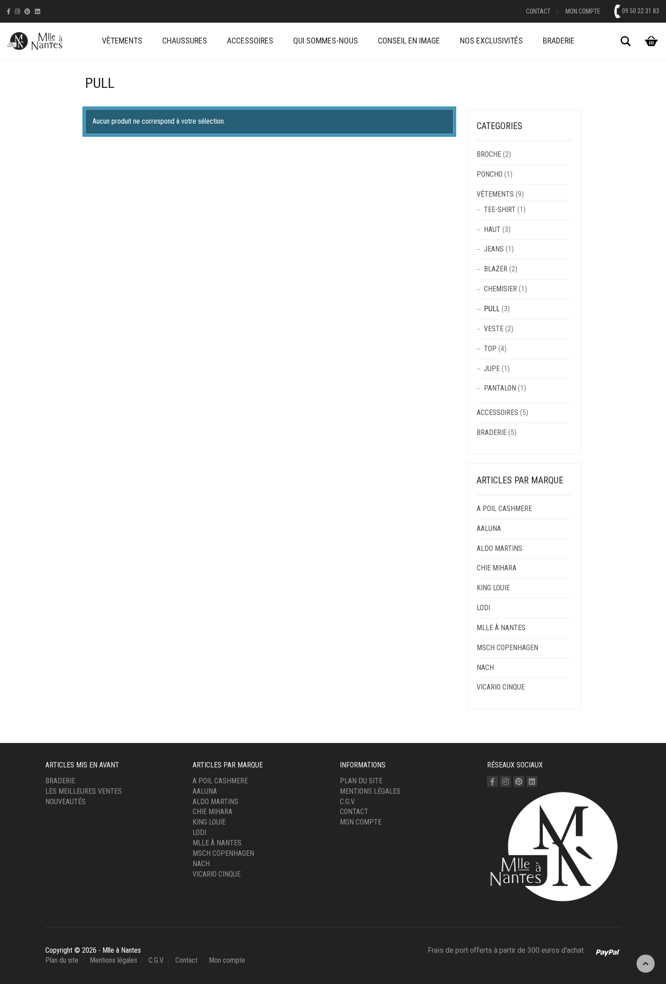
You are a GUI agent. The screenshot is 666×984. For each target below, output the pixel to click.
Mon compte (582, 11)
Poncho (489, 174)
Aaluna (489, 528)
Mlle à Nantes (501, 627)
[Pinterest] (27, 11)
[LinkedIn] (37, 11)
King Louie (493, 588)
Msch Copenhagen (507, 647)
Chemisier (500, 289)
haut (492, 229)
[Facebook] (8, 11)
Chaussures (184, 40)
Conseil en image (409, 40)
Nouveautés (65, 801)
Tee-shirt (500, 209)
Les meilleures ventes (83, 791)
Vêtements (122, 40)
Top (490, 348)
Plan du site (361, 781)
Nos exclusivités (491, 40)
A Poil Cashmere (504, 508)
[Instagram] (17, 11)
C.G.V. (347, 801)
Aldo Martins (499, 548)
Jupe (492, 368)
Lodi (483, 607)
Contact (538, 11)
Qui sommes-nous (325, 40)
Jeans (494, 249)
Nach (485, 667)
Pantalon (500, 388)
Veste (493, 328)
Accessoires (250, 40)
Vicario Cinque (501, 687)
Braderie (558, 40)
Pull (492, 308)
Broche (489, 154)
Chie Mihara (496, 568)
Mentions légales (370, 791)
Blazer (495, 269)
